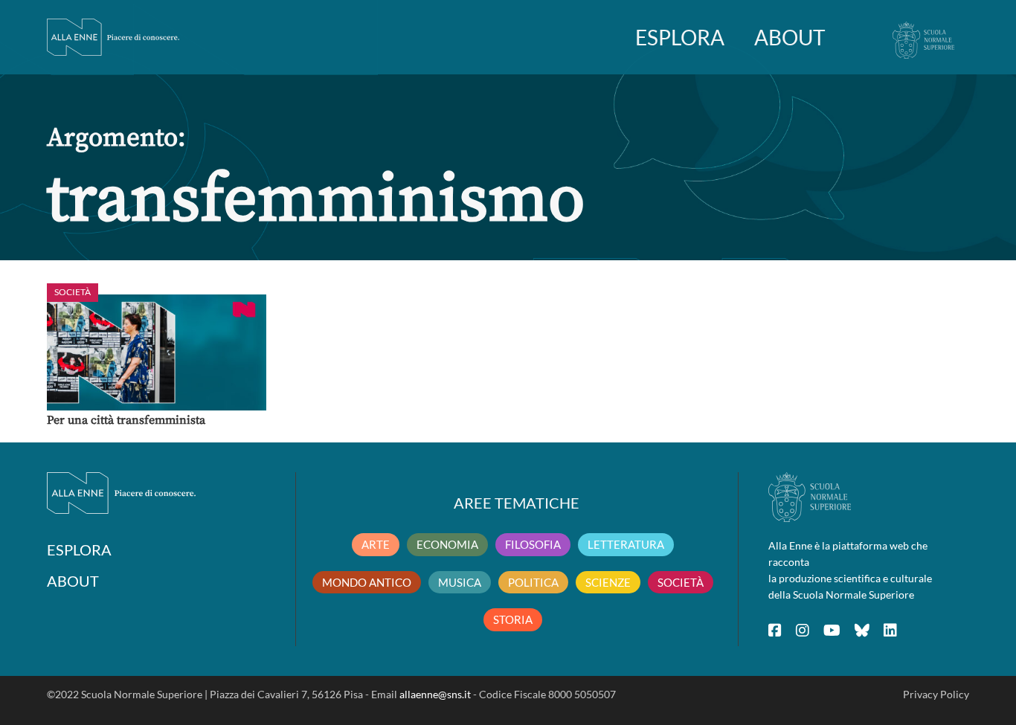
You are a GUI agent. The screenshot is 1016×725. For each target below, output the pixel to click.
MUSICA (459, 582)
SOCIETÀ (680, 582)
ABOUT (790, 37)
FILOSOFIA (533, 544)
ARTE (375, 544)
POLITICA (533, 582)
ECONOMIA (447, 544)
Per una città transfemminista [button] (126, 420)
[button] (156, 352)
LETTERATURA (626, 544)
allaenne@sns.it (435, 694)
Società (72, 291)
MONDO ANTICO (366, 582)
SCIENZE (608, 582)
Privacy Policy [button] (936, 694)
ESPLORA (679, 37)
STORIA (513, 619)
